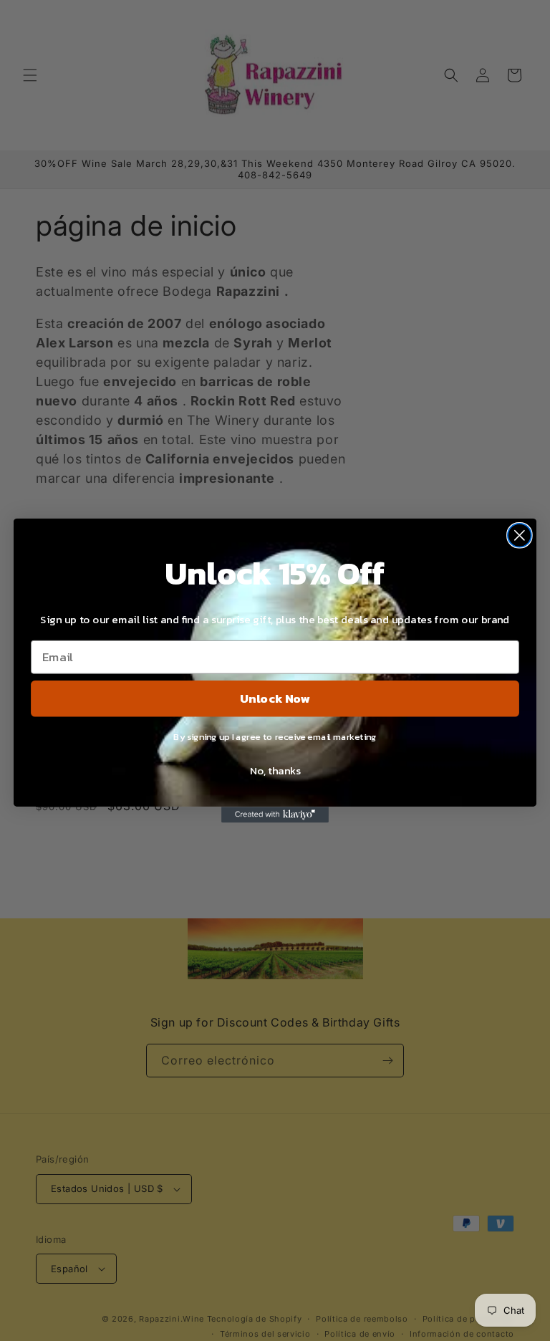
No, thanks (275, 770)
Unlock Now (274, 698)
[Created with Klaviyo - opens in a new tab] (275, 814)
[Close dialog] (519, 535)
